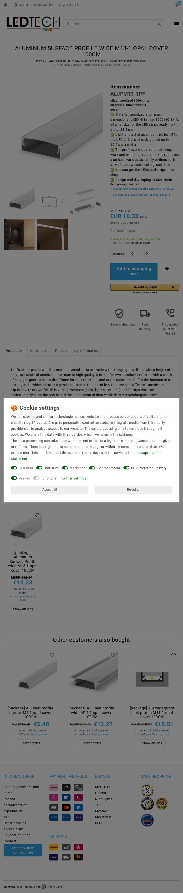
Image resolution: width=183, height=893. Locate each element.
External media (108, 468)
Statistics (51, 468)
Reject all (133, 489)
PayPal (24, 478)
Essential (26, 468)
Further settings (73, 478)
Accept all (49, 489)
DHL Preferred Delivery (149, 468)
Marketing (78, 468)
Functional (49, 478)
